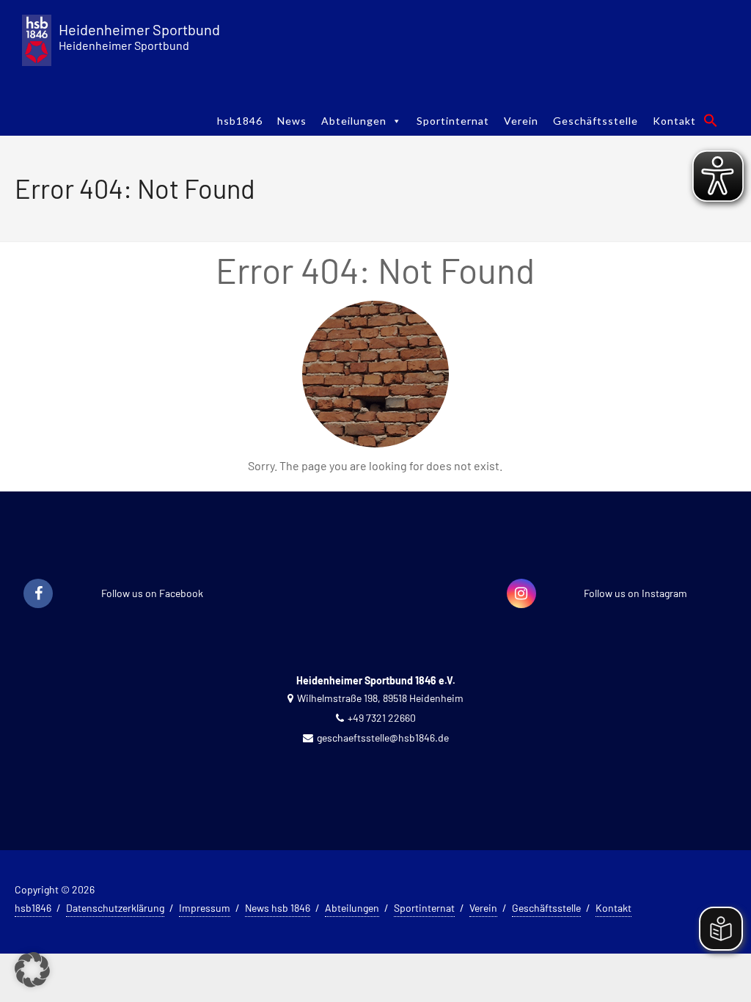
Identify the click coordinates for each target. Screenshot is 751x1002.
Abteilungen (354, 120)
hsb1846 (240, 120)
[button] (710, 120)
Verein (521, 120)
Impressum (204, 908)
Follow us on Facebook (152, 593)
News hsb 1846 (277, 908)
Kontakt (674, 120)
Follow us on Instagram (635, 593)
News (292, 120)
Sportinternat (453, 120)
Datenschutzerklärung (115, 908)
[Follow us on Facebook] (38, 594)
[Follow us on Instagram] (521, 594)
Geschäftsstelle (595, 120)
